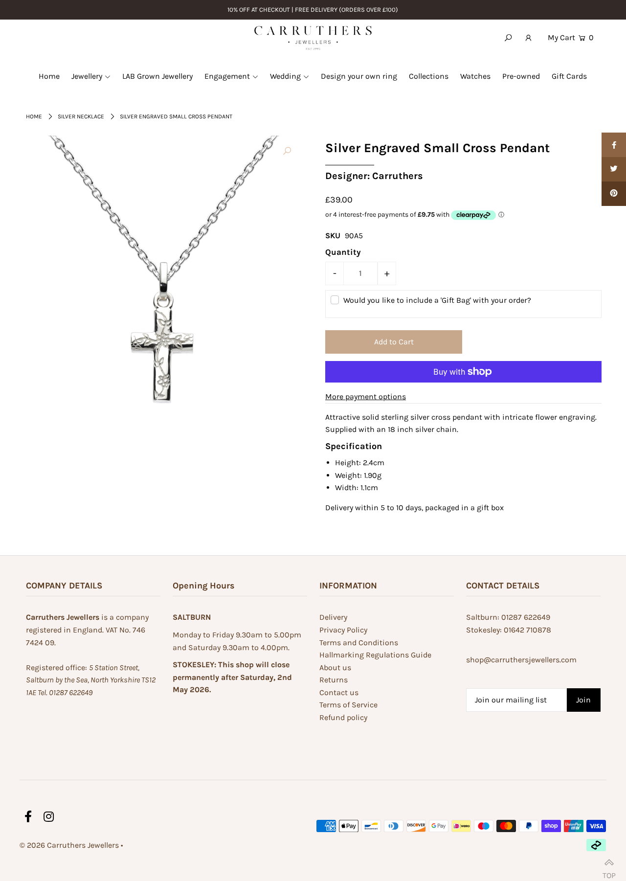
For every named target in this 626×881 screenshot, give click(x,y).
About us (335, 667)
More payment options (365, 396)
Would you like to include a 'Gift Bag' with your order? (437, 300)
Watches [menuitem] (475, 76)
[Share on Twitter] (614, 169)
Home (34, 116)
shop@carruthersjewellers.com (521, 659)
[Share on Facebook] (614, 145)
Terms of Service (348, 704)
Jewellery (86, 76)
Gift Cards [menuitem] (569, 76)
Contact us (338, 692)
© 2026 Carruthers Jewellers (69, 845)
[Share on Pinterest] (614, 193)
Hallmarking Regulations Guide (375, 654)
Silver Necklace (81, 116)
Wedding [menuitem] (285, 76)
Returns (333, 679)
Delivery (333, 617)
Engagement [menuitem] (227, 76)
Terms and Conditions (358, 642)
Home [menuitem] (49, 76)
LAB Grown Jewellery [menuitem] (157, 76)
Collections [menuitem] (428, 76)
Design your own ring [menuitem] (359, 76)
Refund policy (343, 717)
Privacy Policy (343, 629)
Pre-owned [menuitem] (521, 76)
